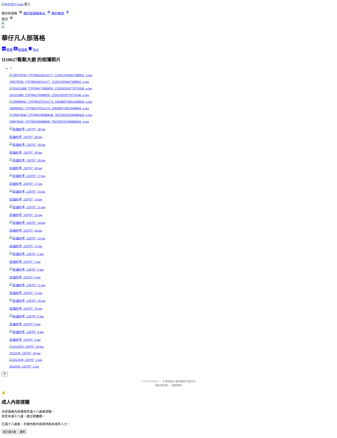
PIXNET (154, 381)
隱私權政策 (161, 385)
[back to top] (5, 374)
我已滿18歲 (9, 431)
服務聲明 (177, 385)
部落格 (23, 49)
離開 (22, 431)
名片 (36, 49)
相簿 (9, 49)
